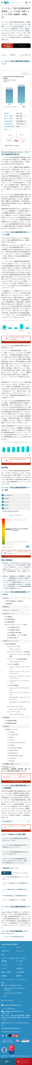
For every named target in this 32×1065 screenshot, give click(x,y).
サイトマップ (20, 951)
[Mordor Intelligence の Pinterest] (13, 1036)
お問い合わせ (5, 951)
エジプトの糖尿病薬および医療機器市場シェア (15, 884)
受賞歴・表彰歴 (6, 972)
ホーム (3, 947)
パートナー (19, 965)
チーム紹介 (19, 961)
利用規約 (19, 976)
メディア (4, 968)
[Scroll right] (29, 55)
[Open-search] (30, 2)
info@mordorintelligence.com (12, 1005)
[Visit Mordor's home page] (6, 2)
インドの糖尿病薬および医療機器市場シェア (15, 890)
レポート (19, 947)
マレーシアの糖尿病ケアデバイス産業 (14, 900)
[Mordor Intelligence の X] (9, 1036)
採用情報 (4, 976)
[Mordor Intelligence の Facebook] (6, 1036)
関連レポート (6, 873)
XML (2, 954)
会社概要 (4, 961)
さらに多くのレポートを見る (20, 873)
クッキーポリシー (21, 979)
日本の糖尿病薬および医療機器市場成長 (14, 895)
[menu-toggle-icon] (2, 2)
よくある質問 (20, 972)
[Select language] (26, 2)
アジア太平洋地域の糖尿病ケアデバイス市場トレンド (15, 878)
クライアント (5, 965)
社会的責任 (19, 968)
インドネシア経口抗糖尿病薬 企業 (13, 936)
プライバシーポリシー (8, 979)
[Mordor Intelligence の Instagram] (17, 1036)
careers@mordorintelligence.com (10, 1028)
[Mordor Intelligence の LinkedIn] (2, 1036)
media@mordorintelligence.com (13, 1011)
